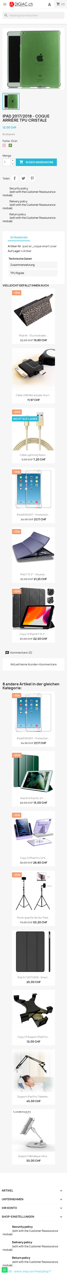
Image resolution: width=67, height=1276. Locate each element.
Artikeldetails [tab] (18, 237)
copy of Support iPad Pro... (34, 1037)
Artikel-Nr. (15, 246)
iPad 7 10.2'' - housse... (33, 574)
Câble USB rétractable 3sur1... (33, 395)
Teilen (14, 178)
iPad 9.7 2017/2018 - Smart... (34, 977)
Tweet (23, 178)
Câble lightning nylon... (33, 455)
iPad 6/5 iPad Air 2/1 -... (33, 798)
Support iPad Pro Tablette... (33, 1096)
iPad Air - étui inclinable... (33, 335)
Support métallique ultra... (33, 1156)
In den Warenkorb (36, 162)
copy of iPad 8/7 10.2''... (33, 634)
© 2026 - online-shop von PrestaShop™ (27, 1271)
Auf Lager (14, 251)
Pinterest (32, 178)
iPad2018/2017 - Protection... (33, 514)
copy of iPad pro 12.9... (33, 858)
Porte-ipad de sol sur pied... (33, 917)
